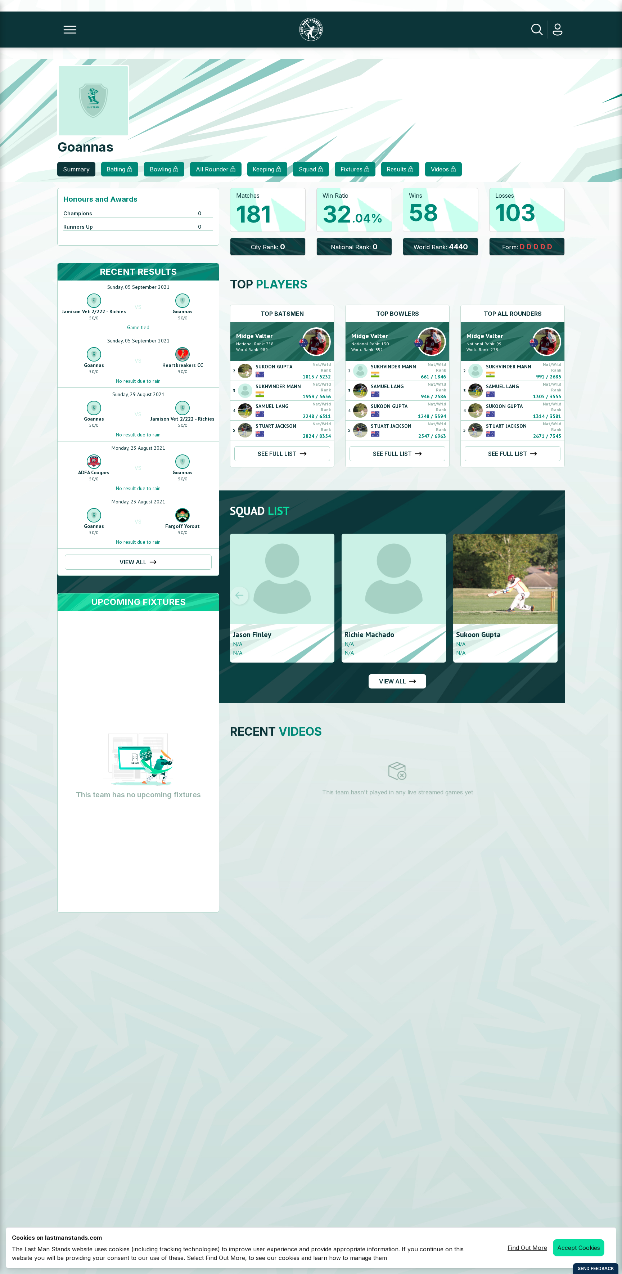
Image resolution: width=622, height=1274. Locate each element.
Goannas (182, 311)
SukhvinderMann (278, 386)
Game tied (138, 327)
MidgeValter (254, 336)
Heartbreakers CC (182, 365)
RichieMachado (369, 634)
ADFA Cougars (93, 472)
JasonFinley (252, 634)
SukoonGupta (274, 366)
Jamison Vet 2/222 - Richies (94, 311)
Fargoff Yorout (182, 526)
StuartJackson (276, 426)
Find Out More (527, 1247)
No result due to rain (138, 381)
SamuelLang (272, 406)
